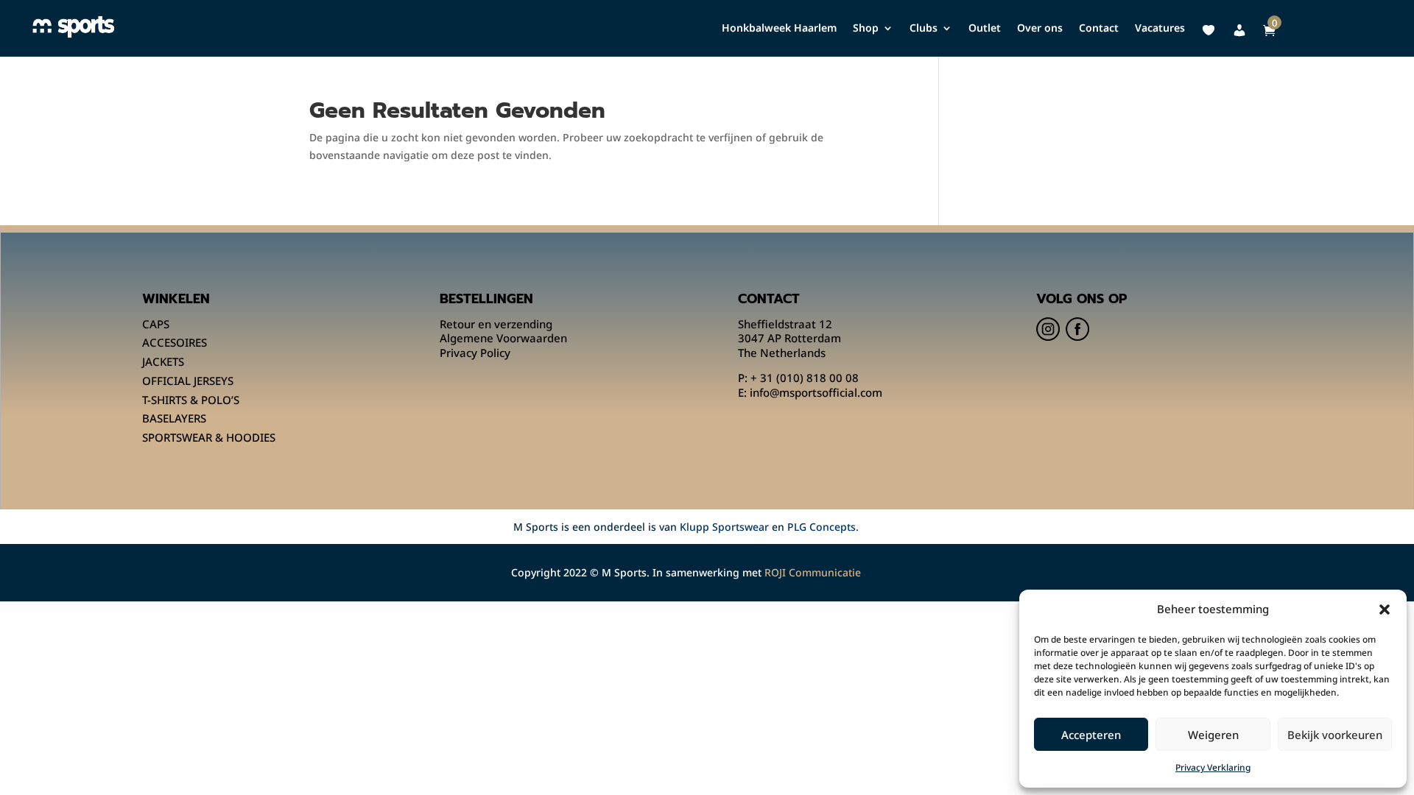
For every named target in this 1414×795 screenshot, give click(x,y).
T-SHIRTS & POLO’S (190, 399)
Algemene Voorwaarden (503, 338)
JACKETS (163, 361)
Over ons (1040, 29)
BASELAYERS (174, 418)
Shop (866, 29)
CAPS (155, 324)
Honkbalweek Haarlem (779, 29)
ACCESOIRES (174, 342)
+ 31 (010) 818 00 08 (804, 377)
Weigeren (1213, 734)
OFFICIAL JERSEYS (187, 380)
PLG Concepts (821, 527)
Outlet (984, 29)
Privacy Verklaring (1213, 767)
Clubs (924, 29)
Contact (1099, 29)
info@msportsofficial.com (816, 392)
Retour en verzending (496, 324)
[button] (1384, 609)
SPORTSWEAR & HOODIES (208, 437)
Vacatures (1160, 29)
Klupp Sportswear (724, 527)
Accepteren (1091, 734)
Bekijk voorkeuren (1334, 734)
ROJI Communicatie (812, 572)
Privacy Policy (475, 352)
